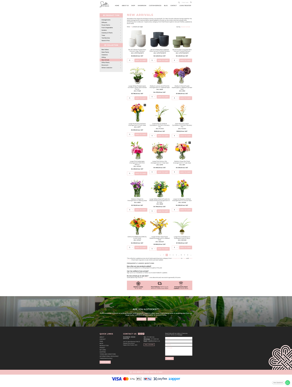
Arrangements (106, 20)
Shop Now (105, 362)
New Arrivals (105, 60)
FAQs (101, 341)
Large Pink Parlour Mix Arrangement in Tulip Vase (160, 162)
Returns (103, 350)
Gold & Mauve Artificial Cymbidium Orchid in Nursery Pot (159, 125)
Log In (151, 319)
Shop (133, 5)
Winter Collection (107, 67)
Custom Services (155, 5)
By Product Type (111, 15)
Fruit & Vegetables (107, 27)
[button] (287, 382)
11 (184, 254)
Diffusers (104, 22)
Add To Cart (141, 60)
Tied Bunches (106, 38)
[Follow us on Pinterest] (143, 334)
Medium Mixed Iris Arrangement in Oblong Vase (137, 199)
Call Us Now (149, 344)
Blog (166, 5)
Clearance (105, 54)
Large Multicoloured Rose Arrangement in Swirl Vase (137, 124)
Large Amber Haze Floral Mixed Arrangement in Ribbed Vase (160, 238)
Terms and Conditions (108, 354)
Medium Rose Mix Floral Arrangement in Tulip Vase (182, 162)
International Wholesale (109, 356)
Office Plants (105, 62)
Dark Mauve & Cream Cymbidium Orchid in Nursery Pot (182, 125)
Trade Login (185, 2)
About (102, 337)
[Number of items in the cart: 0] (190, 2)
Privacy (102, 347)
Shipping (103, 352)
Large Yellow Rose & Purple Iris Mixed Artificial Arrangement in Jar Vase (159, 200)
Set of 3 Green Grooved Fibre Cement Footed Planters (182, 50)
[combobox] (131, 27)
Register (141, 319)
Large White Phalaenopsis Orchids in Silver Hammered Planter (137, 87)
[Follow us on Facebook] (139, 334)
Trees (103, 35)
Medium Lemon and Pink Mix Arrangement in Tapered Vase (160, 86)
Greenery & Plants (107, 33)
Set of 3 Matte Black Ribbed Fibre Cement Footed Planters (159, 50)
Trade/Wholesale (106, 358)
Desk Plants (105, 52)
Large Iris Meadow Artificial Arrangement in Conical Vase (182, 199)
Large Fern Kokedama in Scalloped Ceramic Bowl (182, 237)
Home (117, 5)
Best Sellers (105, 49)
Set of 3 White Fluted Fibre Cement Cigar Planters (137, 50)
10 (181, 254)
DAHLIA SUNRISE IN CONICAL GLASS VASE (137, 237)
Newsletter (104, 345)
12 (187, 254)
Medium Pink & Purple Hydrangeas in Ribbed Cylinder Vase (182, 87)
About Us (125, 5)
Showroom (142, 5)
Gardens (104, 30)
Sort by (178, 27)
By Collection (111, 45)
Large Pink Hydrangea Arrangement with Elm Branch (137, 163)
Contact (173, 5)
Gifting (104, 57)
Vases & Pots (106, 40)
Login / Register (185, 5)
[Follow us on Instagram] (141, 334)
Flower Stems (106, 25)
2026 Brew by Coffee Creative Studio (147, 372)
